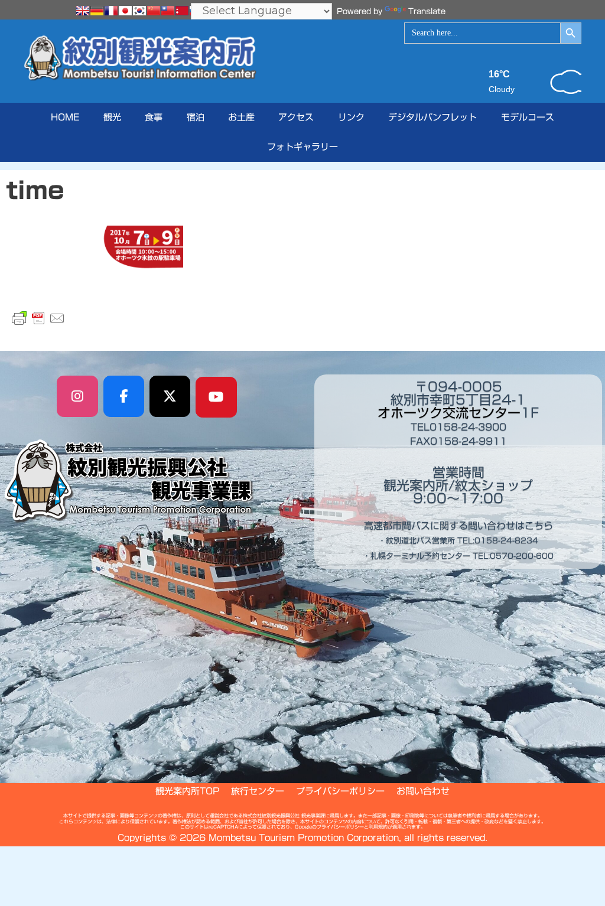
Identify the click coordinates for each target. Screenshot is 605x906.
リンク (351, 117)
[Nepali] (181, 10)
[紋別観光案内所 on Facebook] (124, 396)
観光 (112, 117)
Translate (426, 11)
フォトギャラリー (302, 146)
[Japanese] (125, 10)
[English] (82, 10)
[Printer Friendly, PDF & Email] (38, 318)
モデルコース (527, 117)
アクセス (296, 117)
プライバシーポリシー (340, 791)
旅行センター (257, 791)
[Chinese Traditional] (167, 10)
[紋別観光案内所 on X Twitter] (170, 396)
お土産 (241, 117)
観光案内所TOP (187, 791)
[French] (111, 10)
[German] (96, 10)
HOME (65, 117)
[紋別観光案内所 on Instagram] (77, 396)
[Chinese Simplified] (153, 10)
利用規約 (378, 826)
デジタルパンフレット (432, 117)
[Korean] (139, 10)
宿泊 (195, 117)
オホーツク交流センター (449, 412)
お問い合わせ (423, 791)
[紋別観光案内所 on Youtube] (216, 397)
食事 (153, 117)
